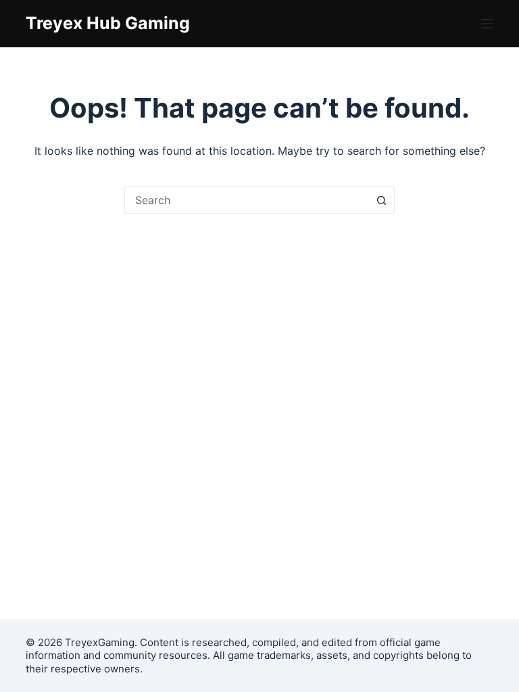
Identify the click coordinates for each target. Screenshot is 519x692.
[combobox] (246, 200)
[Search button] (381, 200)
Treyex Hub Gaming (108, 23)
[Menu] (487, 24)
